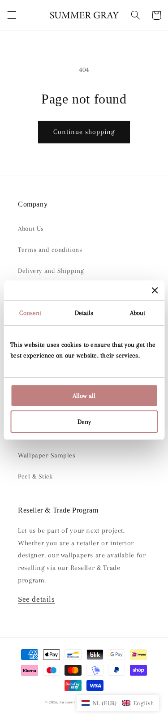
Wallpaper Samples (47, 455)
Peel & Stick (35, 476)
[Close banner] (154, 290)
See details (36, 599)
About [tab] (138, 312)
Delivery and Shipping (51, 270)
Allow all (84, 395)
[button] (11, 15)
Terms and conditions (50, 249)
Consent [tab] (30, 312)
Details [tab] (84, 312)
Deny (84, 421)
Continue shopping (84, 132)
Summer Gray (72, 702)
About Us (31, 228)
